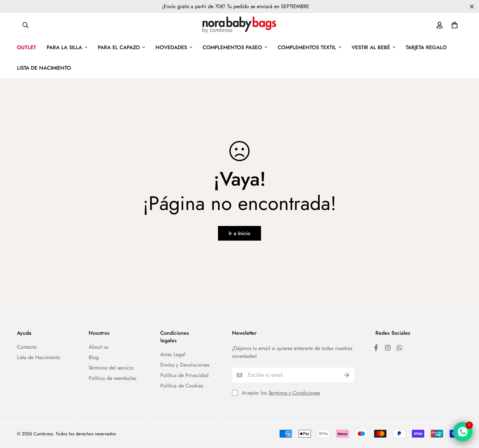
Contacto (27, 347)
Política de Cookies (181, 385)
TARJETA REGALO (426, 47)
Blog (94, 357)
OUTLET (26, 47)
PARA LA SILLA (64, 47)
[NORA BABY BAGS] (239, 25)
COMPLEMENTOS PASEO (232, 47)
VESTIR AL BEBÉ (371, 47)
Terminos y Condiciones (294, 393)
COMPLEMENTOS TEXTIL (307, 47)
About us (98, 347)
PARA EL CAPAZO (119, 47)
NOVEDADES (171, 47)
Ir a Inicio (239, 233)
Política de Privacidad (184, 375)
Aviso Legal (172, 354)
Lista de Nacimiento (38, 357)
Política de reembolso (113, 378)
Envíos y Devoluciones (184, 365)
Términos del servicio (111, 367)
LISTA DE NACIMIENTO (44, 68)
